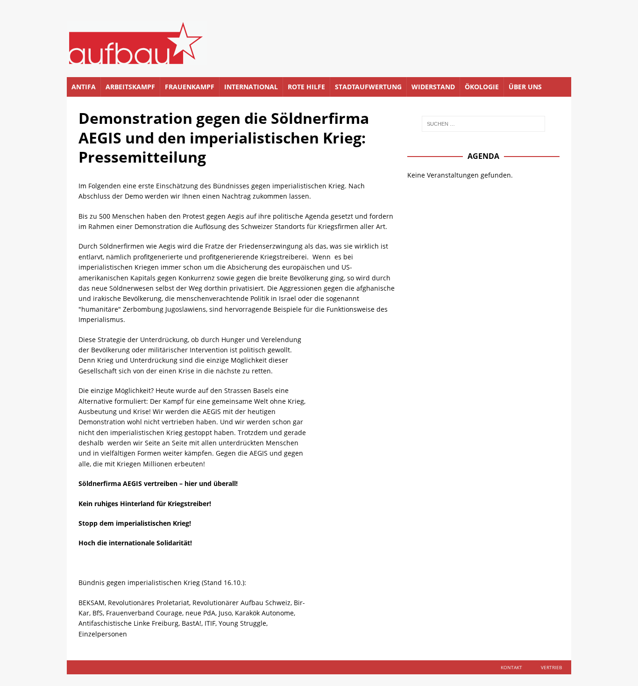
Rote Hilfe (306, 86)
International (251, 86)
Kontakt (511, 667)
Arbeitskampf (130, 86)
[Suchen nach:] (483, 124)
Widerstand (433, 86)
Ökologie (482, 86)
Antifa (83, 86)
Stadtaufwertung (368, 86)
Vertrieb (551, 667)
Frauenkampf (189, 86)
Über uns (525, 86)
